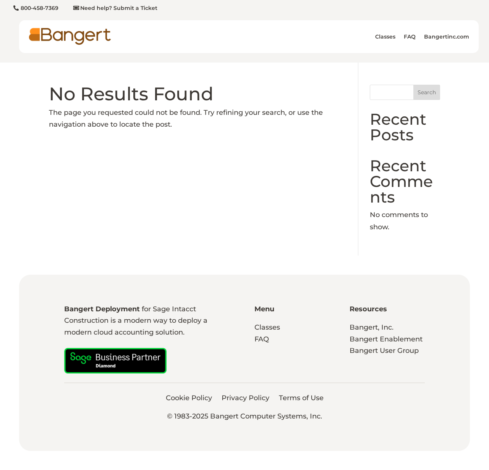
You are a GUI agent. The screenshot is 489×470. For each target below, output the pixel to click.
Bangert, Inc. (371, 327)
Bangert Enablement (386, 339)
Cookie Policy (189, 398)
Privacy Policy (245, 398)
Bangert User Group (384, 350)
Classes (385, 36)
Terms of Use (301, 398)
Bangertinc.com (446, 36)
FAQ (410, 36)
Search (427, 92)
